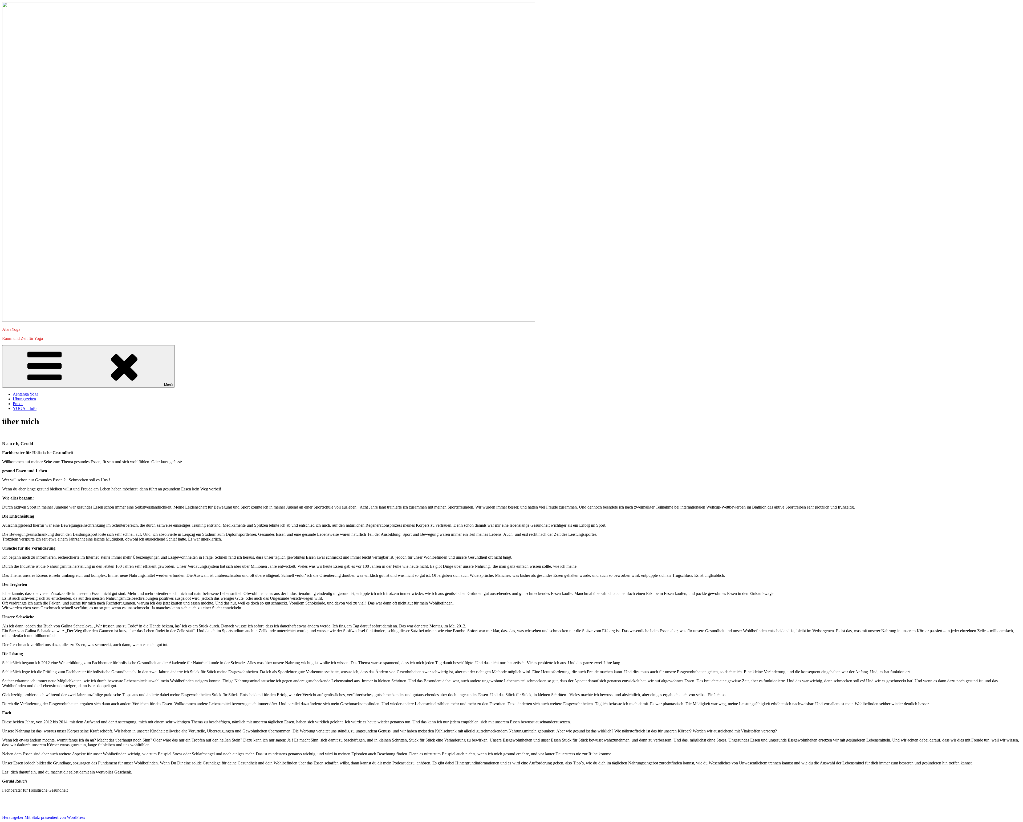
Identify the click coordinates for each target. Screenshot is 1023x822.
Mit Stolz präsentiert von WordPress (55, 817)
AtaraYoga (11, 329)
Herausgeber (12, 817)
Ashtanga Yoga (25, 394)
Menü (168, 385)
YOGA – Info (24, 408)
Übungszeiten (24, 399)
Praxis (18, 403)
